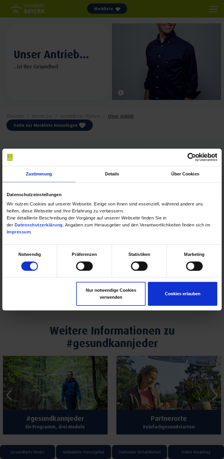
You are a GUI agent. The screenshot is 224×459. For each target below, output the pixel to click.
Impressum (19, 231)
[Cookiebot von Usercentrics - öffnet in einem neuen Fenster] (191, 157)
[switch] (84, 266)
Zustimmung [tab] (39, 174)
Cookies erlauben (182, 293)
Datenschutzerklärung (39, 224)
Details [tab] (112, 174)
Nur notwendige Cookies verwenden (111, 294)
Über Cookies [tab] (185, 174)
